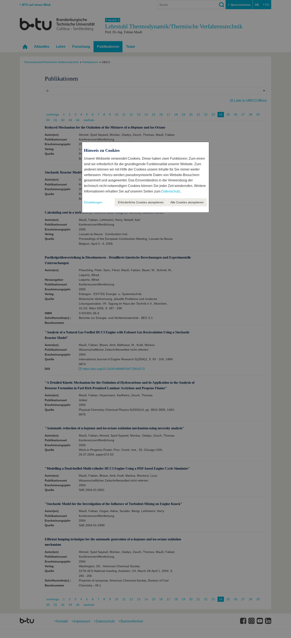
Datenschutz (170, 191)
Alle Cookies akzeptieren (187, 202)
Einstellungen (93, 202)
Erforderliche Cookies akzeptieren (141, 202)
